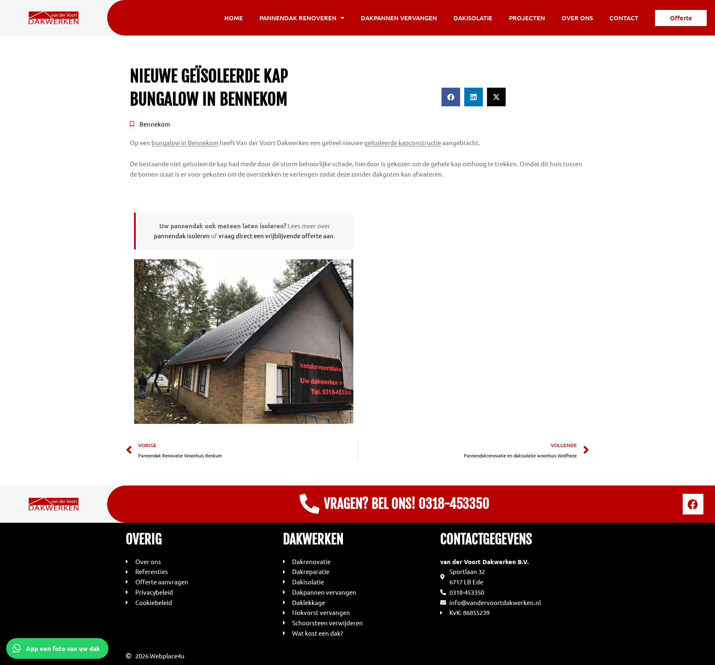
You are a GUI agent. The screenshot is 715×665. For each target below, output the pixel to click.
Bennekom (154, 124)
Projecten (527, 18)
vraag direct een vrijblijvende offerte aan (276, 235)
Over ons (577, 18)
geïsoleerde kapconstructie (402, 142)
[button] (450, 97)
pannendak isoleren (182, 235)
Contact (623, 18)
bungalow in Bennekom (184, 142)
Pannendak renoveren (297, 18)
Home (233, 18)
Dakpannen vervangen (399, 18)
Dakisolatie (472, 18)
